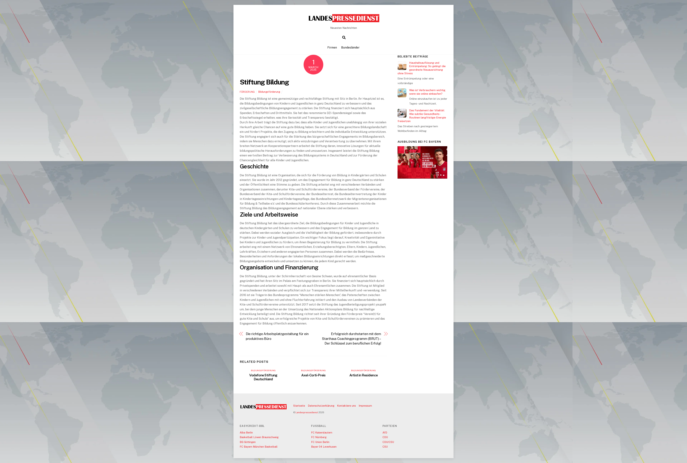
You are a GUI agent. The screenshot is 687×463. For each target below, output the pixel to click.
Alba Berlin (246, 432)
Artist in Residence (363, 375)
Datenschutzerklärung (321, 405)
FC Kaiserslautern (321, 432)
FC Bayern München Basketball (258, 446)
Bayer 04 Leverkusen (324, 446)
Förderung (247, 92)
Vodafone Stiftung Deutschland (263, 377)
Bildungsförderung (269, 91)
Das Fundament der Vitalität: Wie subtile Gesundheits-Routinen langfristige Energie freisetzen (422, 115)
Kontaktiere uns (346, 405)
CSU (385, 446)
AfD (385, 432)
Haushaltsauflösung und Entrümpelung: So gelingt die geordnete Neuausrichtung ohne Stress (422, 68)
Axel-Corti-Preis (313, 375)
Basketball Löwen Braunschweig (259, 437)
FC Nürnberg (319, 437)
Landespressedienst (307, 412)
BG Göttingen (248, 441)
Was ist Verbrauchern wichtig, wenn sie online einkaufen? (427, 92)
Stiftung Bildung (264, 82)
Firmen (332, 47)
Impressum (365, 405)
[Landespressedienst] (343, 21)
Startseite (299, 405)
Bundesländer (350, 47)
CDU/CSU (388, 441)
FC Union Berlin (320, 441)
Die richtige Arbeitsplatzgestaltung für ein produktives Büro (277, 336)
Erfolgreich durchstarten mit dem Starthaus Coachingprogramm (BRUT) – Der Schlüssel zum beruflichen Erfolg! (351, 338)
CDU (385, 437)
